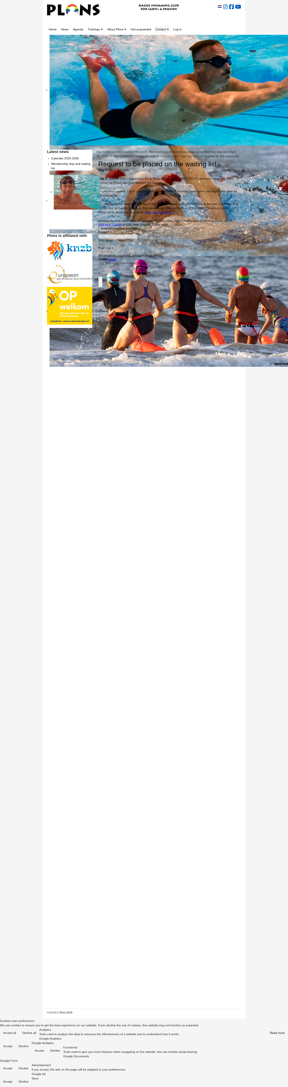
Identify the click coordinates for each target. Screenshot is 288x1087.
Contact (161, 29)
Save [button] (35, 1078)
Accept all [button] (9, 1033)
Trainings (94, 29)
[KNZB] (69, 250)
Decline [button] (23, 1046)
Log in (177, 29)
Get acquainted (141, 29)
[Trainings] (102, 29)
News (65, 29)
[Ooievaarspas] (69, 305)
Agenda (78, 29)
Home (53, 29)
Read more (277, 1033)
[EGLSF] (69, 273)
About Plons (115, 29)
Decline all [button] (29, 1033)
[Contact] (168, 29)
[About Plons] (125, 29)
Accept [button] (7, 1046)
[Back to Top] (281, 1081)
